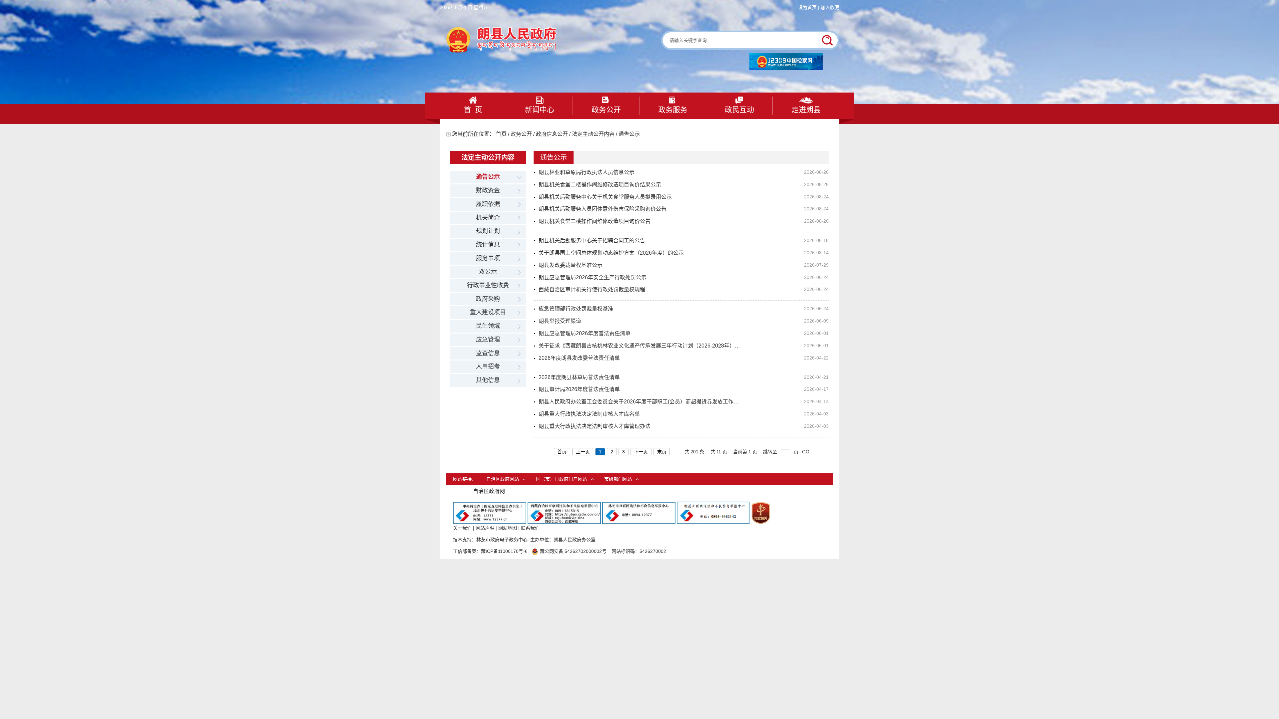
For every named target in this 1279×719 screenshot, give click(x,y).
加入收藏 (830, 7)
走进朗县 (806, 110)
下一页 (641, 451)
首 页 (473, 110)
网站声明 (485, 528)
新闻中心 (539, 110)
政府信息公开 (552, 134)
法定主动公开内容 (593, 134)
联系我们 (530, 528)
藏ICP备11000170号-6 (504, 551)
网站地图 (507, 528)
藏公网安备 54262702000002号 (573, 551)
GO (805, 451)
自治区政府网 (489, 491)
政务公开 (606, 110)
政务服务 (672, 110)
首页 (501, 134)
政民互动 (739, 110)
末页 (661, 451)
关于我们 (462, 528)
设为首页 (807, 7)
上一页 (583, 451)
